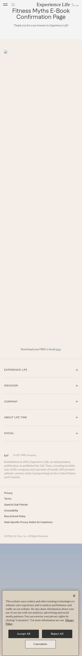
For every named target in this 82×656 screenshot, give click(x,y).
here (58, 349)
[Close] (74, 596)
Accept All (23, 633)
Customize (40, 644)
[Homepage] (58, 4)
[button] (5, 4)
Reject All (57, 633)
